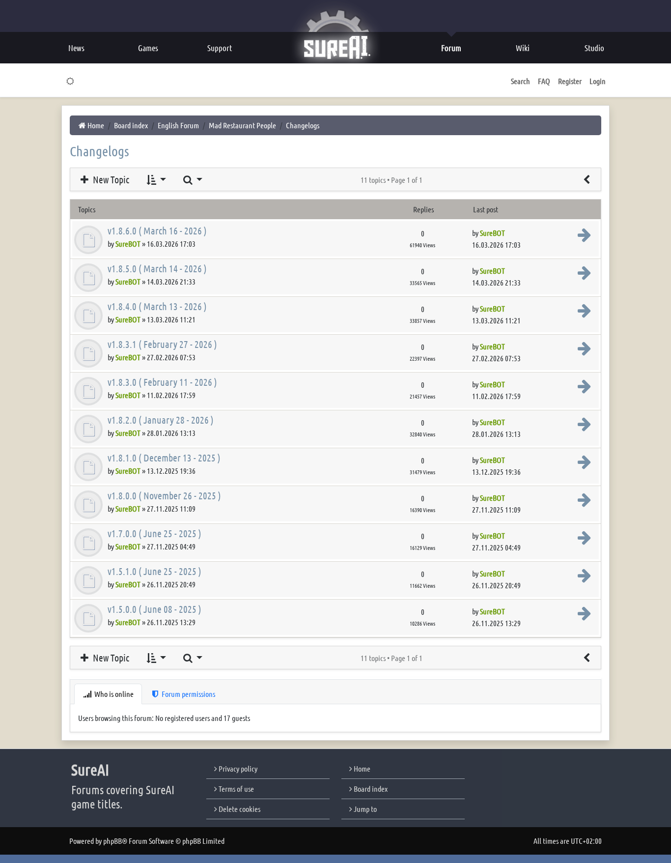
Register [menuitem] (570, 81)
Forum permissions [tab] (187, 693)
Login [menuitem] (597, 81)
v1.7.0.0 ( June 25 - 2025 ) (154, 533)
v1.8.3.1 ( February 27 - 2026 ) (162, 344)
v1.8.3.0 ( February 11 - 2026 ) (162, 382)
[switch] (70, 81)
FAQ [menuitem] (544, 81)
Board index (370, 788)
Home (361, 768)
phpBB (112, 840)
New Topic (110, 179)
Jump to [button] (364, 808)
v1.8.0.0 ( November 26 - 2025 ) (164, 495)
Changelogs (99, 151)
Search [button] (520, 81)
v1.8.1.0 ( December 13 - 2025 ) (164, 457)
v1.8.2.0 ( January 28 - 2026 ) (161, 420)
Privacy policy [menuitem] (237, 768)
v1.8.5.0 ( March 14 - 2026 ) (157, 268)
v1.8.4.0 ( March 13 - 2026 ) (157, 306)
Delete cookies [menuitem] (238, 808)
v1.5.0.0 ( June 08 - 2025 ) (154, 609)
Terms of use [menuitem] (235, 788)
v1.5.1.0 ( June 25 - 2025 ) (154, 571)
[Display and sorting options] (155, 179)
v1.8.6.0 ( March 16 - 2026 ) (157, 230)
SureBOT (127, 243)
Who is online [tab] (113, 693)
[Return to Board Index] (586, 179)
